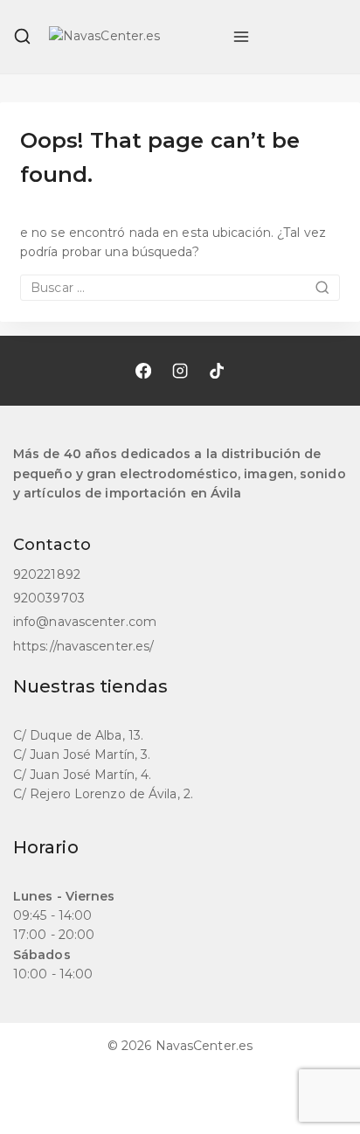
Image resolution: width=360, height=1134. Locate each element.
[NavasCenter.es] (132, 36)
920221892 (46, 574)
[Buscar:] (180, 288)
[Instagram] (180, 370)
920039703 (49, 598)
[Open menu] (241, 36)
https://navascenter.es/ (83, 646)
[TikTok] (216, 370)
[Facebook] (143, 370)
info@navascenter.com (84, 622)
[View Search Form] (22, 36)
